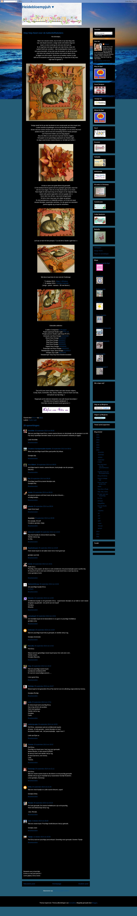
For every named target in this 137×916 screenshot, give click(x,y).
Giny (29, 666)
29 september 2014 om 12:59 (44, 598)
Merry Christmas (102, 476)
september (101, 460)
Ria (29, 478)
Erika (30, 787)
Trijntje (30, 837)
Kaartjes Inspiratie (62, 283)
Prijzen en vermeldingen (101, 253)
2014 (98, 450)
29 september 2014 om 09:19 (42, 492)
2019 (98, 437)
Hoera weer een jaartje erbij (102, 483)
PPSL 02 (66, 332)
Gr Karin (30, 589)
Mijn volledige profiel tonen (102, 60)
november (101, 454)
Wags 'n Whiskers (62, 281)
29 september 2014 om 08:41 (61, 448)
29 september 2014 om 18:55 (48, 724)
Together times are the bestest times (103, 472)
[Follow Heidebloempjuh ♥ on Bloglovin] (102, 409)
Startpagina (97, 247)
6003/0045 (62, 346)
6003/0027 (62, 340)
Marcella (31, 646)
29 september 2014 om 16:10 (41, 666)
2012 (98, 534)
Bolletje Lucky (100, 289)
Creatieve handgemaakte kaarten (39, 448)
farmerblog (99, 276)
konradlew (72, 903)
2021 (98, 435)
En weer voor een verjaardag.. (103, 494)
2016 (98, 445)
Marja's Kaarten (101, 315)
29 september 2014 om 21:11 (44, 769)
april (99, 521)
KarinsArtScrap (33, 584)
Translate (109, 35)
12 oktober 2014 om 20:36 (42, 837)
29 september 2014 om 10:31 (42, 564)
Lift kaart (100, 501)
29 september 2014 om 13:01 (46, 616)
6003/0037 (62, 342)
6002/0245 (62, 352)
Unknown (31, 630)
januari (100, 528)
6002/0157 (62, 338)
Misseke (31, 598)
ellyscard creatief (34, 532)
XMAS (99, 486)
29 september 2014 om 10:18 (48, 548)
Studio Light (33, 420)
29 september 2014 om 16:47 (44, 686)
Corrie (30, 564)
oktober (100, 457)
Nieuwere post (29, 884)
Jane (29, 821)
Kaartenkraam (33, 548)
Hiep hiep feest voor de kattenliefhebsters (103, 467)
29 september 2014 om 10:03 (50, 532)
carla (29, 702)
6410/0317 (67, 350)
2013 (98, 531)
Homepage (56, 884)
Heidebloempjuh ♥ (38, 7)
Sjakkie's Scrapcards (102, 341)
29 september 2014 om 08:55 (46, 464)
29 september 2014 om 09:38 (44, 518)
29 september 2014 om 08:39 (44, 430)
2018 (98, 440)
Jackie (30, 492)
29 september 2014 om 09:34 (43, 506)
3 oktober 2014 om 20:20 (40, 821)
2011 (98, 536)
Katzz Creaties (100, 354)
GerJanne (99, 302)
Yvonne (30, 744)
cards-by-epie (33, 724)
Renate (30, 803)
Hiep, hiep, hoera (103, 491)
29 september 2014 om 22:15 (43, 803)
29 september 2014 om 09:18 (40, 478)
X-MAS (100, 462)
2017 (98, 442)
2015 (98, 447)
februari (100, 526)
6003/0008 (62, 344)
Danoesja (31, 769)
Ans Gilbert (32, 464)
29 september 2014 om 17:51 (41, 702)
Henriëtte (31, 430)
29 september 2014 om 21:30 (41, 787)
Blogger (94, 903)
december (101, 452)
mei (99, 518)
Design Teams (98, 250)
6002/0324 (65, 348)
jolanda (30, 506)
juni (99, 515)
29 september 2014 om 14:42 (44, 646)
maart (100, 523)
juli (99, 513)
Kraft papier (63, 330)
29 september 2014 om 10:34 (49, 584)
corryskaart (32, 616)
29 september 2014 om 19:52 (43, 744)
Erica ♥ (107, 44)
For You (100, 498)
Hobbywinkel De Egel (103, 263)
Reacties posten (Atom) (61, 891)
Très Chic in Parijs (103, 489)
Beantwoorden (33, 442)
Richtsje (31, 686)
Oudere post (83, 884)
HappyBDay (101, 503)
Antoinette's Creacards (103, 328)
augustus (101, 510)
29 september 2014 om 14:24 (45, 630)
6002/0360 (65, 336)
